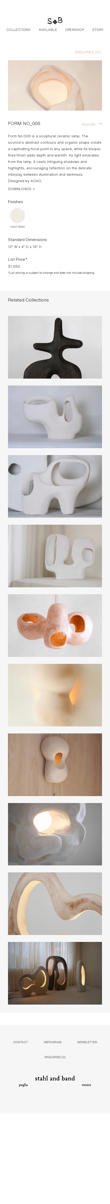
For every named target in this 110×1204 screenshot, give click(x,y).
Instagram (52, 1041)
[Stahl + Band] (55, 21)
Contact (20, 1041)
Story (98, 29)
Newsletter (87, 1041)
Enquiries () (88, 52)
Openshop (74, 29)
